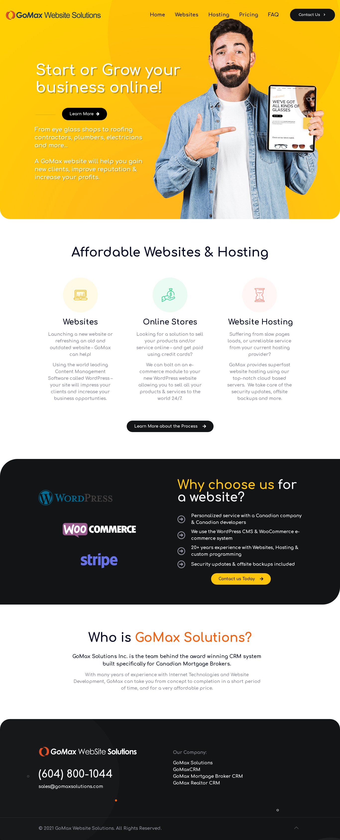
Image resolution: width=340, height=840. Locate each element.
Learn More (82, 114)
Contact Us (309, 15)
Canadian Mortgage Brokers (193, 664)
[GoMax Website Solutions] (55, 15)
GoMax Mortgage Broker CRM (208, 776)
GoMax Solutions (193, 762)
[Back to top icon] (296, 828)
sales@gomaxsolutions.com (71, 786)
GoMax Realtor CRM (196, 783)
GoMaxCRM (186, 769)
